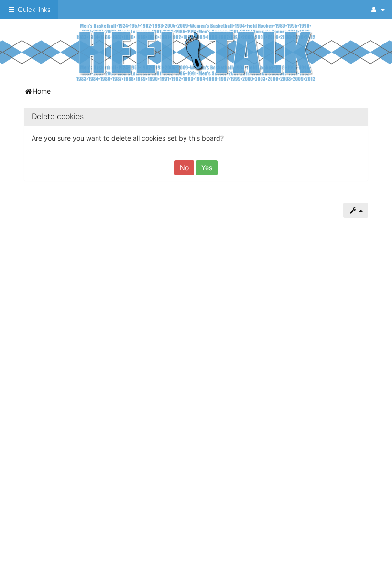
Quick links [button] (33, 9)
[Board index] (196, 52)
